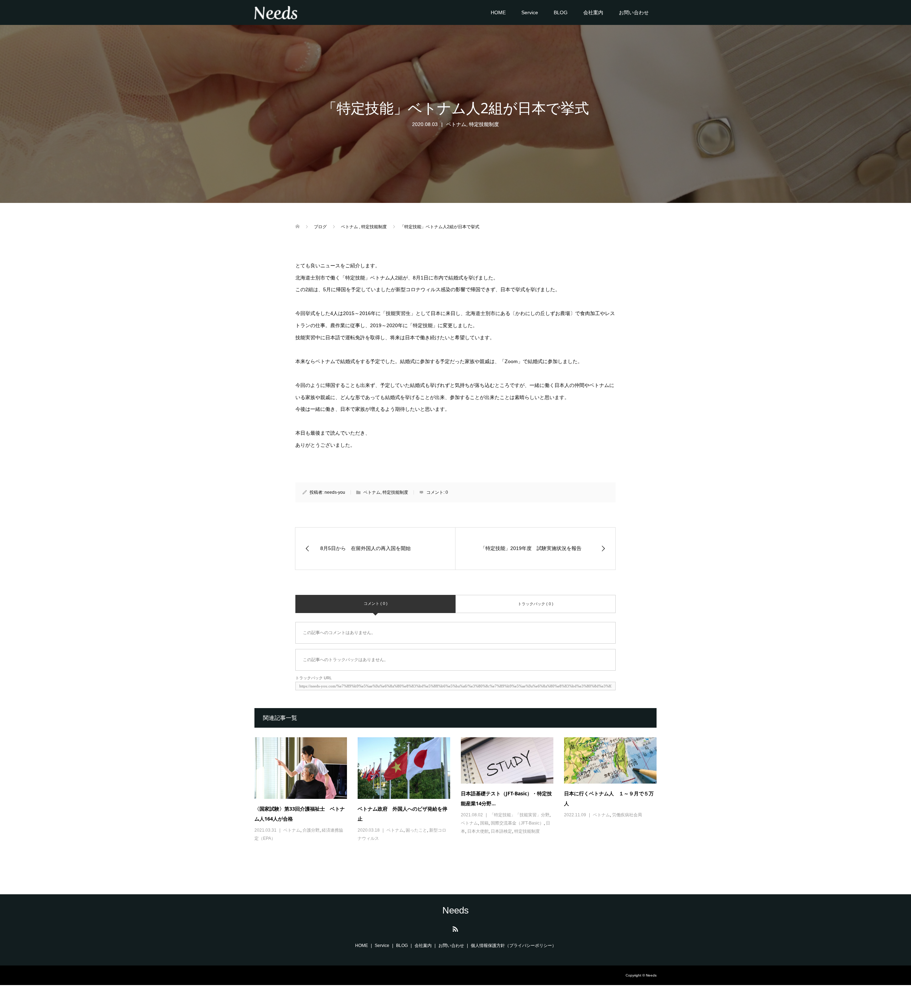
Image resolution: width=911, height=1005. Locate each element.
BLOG (561, 12)
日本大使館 (478, 831)
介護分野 (311, 830)
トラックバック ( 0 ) (535, 604)
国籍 (484, 823)
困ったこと (416, 830)
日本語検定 (501, 831)
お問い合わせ (634, 12)
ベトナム (456, 124)
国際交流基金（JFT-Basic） (517, 823)
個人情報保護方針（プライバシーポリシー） (513, 945)
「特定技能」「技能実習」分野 (519, 814)
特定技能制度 (484, 124)
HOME (498, 12)
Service (529, 12)
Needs (455, 910)
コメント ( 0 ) (376, 603)
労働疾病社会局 (627, 814)
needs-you (335, 492)
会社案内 (593, 12)
